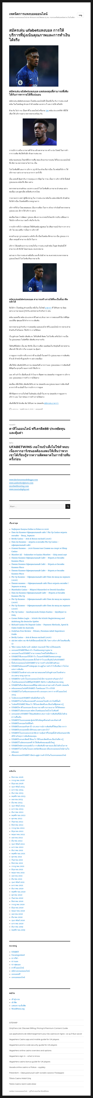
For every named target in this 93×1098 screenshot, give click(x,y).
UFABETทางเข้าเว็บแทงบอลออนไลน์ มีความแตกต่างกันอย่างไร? (37, 679)
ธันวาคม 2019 (17, 927)
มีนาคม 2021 (16, 879)
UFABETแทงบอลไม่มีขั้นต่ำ (22, 723)
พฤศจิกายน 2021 (18, 853)
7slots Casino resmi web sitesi (22, 1084)
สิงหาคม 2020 (17, 901)
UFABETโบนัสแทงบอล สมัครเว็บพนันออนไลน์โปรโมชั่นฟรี (35, 710)
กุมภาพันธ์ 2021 (17, 882)
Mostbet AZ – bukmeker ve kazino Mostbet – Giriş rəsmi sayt (39, 554)
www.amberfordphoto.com (21, 483)
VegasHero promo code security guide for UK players (33, 1045)
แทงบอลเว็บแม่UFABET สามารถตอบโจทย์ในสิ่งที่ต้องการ (34, 653)
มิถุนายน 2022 (17, 831)
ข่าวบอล (14, 961)
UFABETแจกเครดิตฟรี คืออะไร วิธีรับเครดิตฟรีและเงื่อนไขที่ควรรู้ (37, 739)
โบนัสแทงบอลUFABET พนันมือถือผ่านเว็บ (28, 698)
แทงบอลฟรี (39, 409)
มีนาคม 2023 (16, 802)
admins (15, 409)
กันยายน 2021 (17, 860)
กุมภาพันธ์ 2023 (18, 806)
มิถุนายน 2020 (17, 907)
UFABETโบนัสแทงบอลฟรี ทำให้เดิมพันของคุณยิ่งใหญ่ (33, 742)
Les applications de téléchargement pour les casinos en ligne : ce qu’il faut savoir (45, 1034)
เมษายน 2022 (17, 837)
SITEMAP (13, 1023)
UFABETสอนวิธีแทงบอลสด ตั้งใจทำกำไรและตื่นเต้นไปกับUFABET (38, 660)
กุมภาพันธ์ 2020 (18, 920)
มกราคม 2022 (17, 847)
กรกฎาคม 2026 (18, 780)
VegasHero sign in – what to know (24, 1056)
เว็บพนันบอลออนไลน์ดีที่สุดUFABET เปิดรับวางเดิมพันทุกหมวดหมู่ (37, 682)
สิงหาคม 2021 (17, 863)
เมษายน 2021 (16, 876)
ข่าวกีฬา (14, 958)
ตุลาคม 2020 (16, 895)
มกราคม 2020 (17, 923)
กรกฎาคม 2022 (17, 828)
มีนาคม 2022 (16, 841)
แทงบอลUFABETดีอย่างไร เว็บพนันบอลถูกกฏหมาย (31, 650)
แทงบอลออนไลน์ (18, 977)
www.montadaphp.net (19, 489)
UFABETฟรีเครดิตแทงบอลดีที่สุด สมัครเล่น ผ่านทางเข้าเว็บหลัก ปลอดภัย (40, 685)
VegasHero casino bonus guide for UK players (29, 1062)
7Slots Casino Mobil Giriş (20, 1078)
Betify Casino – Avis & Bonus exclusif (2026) (31, 539)
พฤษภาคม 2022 (18, 834)
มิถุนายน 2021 (17, 869)
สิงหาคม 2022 (17, 825)
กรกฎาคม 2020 (17, 904)
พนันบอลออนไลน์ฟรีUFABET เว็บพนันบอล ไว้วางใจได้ (33, 688)
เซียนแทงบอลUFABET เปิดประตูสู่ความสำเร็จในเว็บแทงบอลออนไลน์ (38, 755)
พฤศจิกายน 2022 (18, 815)
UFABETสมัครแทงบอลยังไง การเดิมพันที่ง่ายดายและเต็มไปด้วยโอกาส (39, 745)
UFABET (15, 952)
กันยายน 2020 (17, 898)
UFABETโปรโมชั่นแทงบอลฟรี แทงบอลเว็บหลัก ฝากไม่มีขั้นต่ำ (36, 701)
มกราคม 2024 (17, 790)
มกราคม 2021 (17, 885)
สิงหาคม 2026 (17, 777)
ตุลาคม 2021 (16, 857)
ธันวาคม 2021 (17, 850)
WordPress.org (18, 1009)
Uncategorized (18, 955)
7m (47, 110)
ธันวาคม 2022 (17, 812)
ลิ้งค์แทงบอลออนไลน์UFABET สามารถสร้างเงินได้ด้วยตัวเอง (35, 663)
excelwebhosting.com (19, 486)
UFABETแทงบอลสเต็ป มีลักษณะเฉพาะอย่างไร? (30, 730)
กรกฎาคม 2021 (17, 866)
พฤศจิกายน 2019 (18, 930)
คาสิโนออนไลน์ (17, 968)
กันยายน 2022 (17, 822)
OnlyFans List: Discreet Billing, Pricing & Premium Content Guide (38, 1028)
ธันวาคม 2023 (17, 793)
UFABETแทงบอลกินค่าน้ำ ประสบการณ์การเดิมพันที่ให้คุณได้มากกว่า (39, 726)
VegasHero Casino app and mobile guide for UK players (34, 1039)
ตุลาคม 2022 (16, 818)
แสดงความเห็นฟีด (18, 1005)
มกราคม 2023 (17, 809)
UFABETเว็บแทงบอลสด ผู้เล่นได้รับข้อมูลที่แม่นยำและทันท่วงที (36, 720)
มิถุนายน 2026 (17, 783)
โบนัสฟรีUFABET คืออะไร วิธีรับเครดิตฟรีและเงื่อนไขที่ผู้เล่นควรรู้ (37, 704)
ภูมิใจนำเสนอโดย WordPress (39, 1091)
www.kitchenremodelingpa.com (23, 480)
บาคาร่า (48, 308)
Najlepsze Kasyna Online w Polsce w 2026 (30, 529)
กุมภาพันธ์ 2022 (18, 844)
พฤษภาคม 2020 (18, 911)
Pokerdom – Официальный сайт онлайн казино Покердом (36, 1073)
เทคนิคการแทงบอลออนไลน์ (28, 14)
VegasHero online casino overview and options (30, 1050)
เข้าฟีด (14, 1002)
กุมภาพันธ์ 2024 (18, 787)
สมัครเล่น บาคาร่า (51, 403)
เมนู (80, 15)
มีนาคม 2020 (16, 917)
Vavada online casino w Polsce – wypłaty (27, 1067)
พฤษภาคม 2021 (17, 872)
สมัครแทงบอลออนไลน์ (20, 971)
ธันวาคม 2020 (17, 888)
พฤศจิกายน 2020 (18, 892)
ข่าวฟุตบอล (16, 964)
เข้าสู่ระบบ (15, 999)
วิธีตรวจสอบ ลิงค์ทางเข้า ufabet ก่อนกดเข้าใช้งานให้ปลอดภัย (36, 647)
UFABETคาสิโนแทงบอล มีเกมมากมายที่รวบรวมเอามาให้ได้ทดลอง (38, 707)
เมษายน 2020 (17, 914)
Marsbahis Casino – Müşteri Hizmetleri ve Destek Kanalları (38, 590)
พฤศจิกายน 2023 (18, 796)
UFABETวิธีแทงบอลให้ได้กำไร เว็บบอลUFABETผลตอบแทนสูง (36, 656)
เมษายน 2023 (17, 799)
